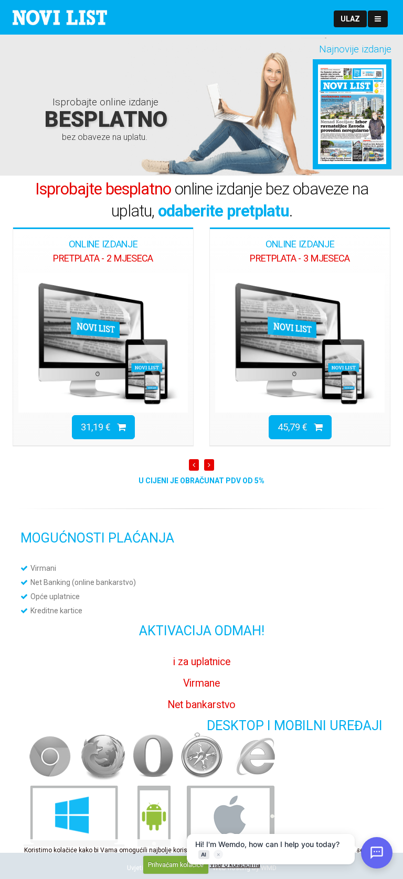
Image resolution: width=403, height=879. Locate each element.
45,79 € (296, 426)
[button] (350, 18)
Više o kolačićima (235, 865)
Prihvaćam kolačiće (176, 865)
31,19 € (99, 426)
